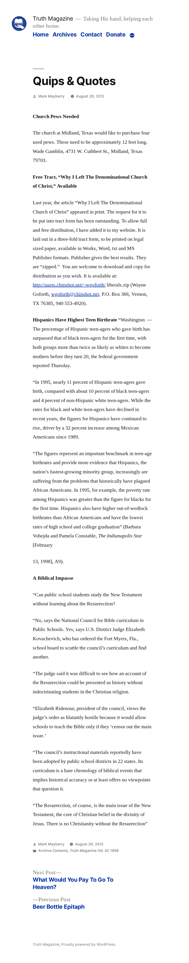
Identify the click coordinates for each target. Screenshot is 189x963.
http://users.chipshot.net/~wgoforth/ (69, 285)
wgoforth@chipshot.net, (75, 294)
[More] (132, 35)
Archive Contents (53, 850)
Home (41, 34)
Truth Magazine (53, 18)
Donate (115, 34)
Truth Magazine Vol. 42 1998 (94, 850)
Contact (91, 34)
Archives (65, 34)
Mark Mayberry (51, 96)
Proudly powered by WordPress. (88, 944)
